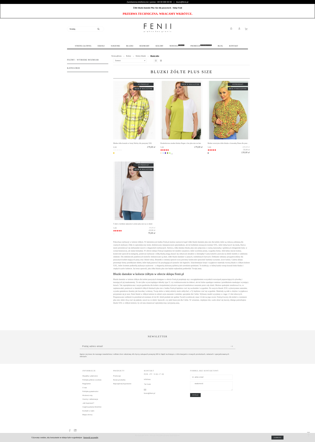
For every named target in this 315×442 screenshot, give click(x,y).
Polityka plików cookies (92, 380)
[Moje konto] (239, 28)
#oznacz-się (87, 395)
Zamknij (277, 437)
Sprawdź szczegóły (90, 437)
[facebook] (70, 430)
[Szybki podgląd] (130, 110)
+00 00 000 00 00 (164, 2)
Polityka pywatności (90, 391)
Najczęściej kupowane (122, 384)
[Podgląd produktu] (137, 110)
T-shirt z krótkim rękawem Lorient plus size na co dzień (132, 224)
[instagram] (75, 430)
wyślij (195, 395)
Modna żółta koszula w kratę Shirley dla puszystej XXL (132, 143)
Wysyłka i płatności (90, 376)
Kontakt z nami (88, 411)
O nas (84, 388)
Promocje (117, 376)
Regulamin (86, 384)
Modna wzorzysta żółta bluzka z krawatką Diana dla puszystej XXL (231, 143)
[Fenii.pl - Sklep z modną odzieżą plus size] (157, 27)
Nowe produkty (119, 380)
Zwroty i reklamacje (90, 399)
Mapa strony (87, 415)
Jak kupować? (88, 403)
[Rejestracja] (231, 28)
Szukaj (101, 29)
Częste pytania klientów (92, 407)
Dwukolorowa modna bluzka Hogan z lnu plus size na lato (180, 143)
